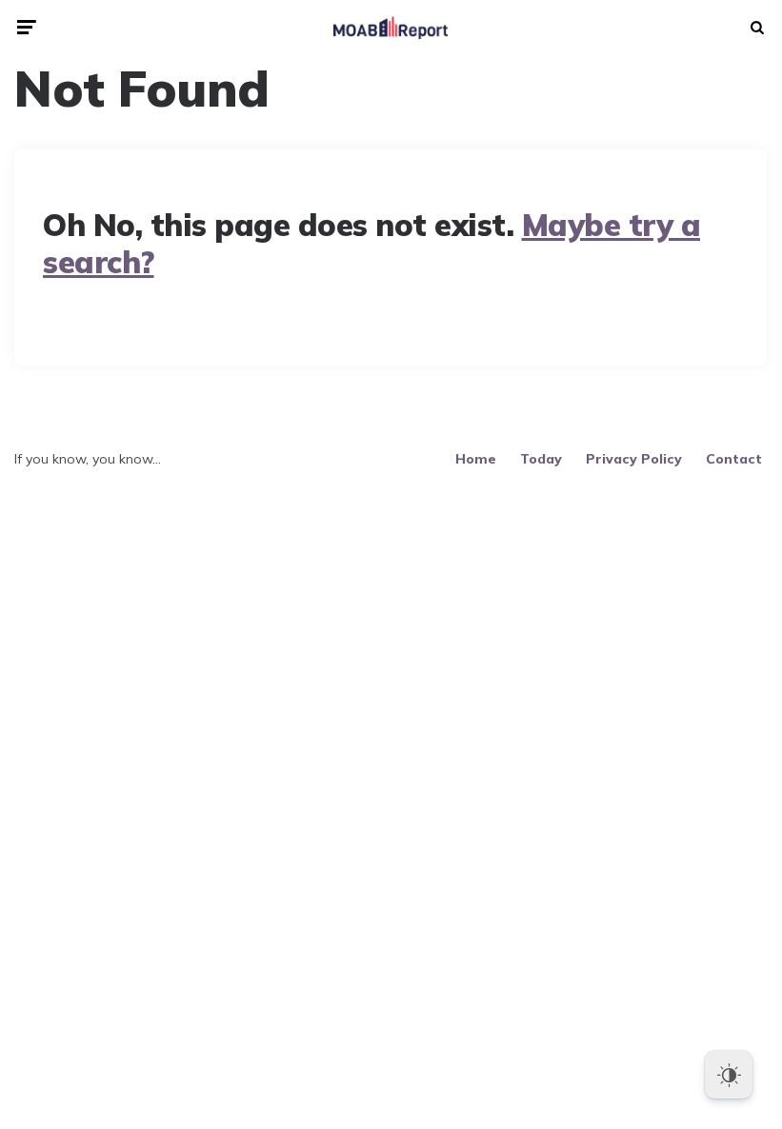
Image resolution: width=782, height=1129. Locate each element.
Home (475, 458)
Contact (734, 458)
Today (541, 458)
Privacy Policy (634, 458)
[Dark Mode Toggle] (728, 1075)
